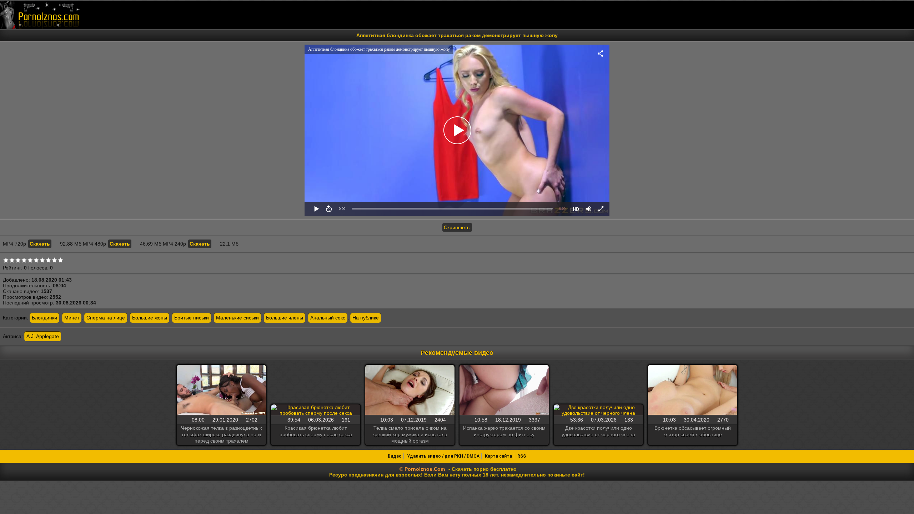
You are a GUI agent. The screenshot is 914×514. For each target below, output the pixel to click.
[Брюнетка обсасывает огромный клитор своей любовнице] (692, 390)
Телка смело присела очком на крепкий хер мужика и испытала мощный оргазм (409, 434)
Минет (71, 318)
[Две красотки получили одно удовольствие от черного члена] (598, 410)
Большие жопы (149, 318)
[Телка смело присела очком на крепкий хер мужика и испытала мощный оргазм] (410, 390)
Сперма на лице (105, 318)
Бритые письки (191, 318)
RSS (521, 456)
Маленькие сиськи (237, 318)
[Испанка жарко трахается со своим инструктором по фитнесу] (504, 390)
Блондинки (44, 318)
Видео (395, 456)
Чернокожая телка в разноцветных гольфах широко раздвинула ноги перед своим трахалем (221, 434)
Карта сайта (498, 456)
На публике (365, 318)
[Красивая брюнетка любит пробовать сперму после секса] (315, 410)
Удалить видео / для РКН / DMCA (443, 456)
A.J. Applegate (42, 336)
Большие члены (284, 318)
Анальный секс (327, 318)
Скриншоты (457, 227)
